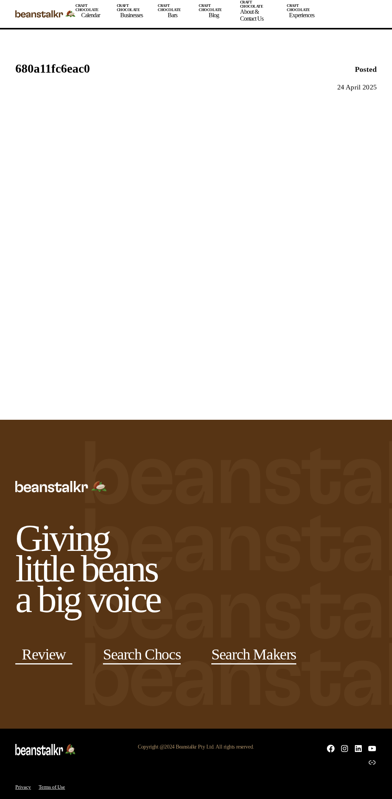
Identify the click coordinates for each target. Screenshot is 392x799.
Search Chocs (142, 654)
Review (44, 654)
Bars (172, 15)
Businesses (131, 15)
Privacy (23, 787)
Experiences (301, 15)
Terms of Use (52, 787)
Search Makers (253, 654)
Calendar (90, 15)
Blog (214, 15)
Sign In (346, 16)
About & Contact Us (251, 15)
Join (326, 16)
